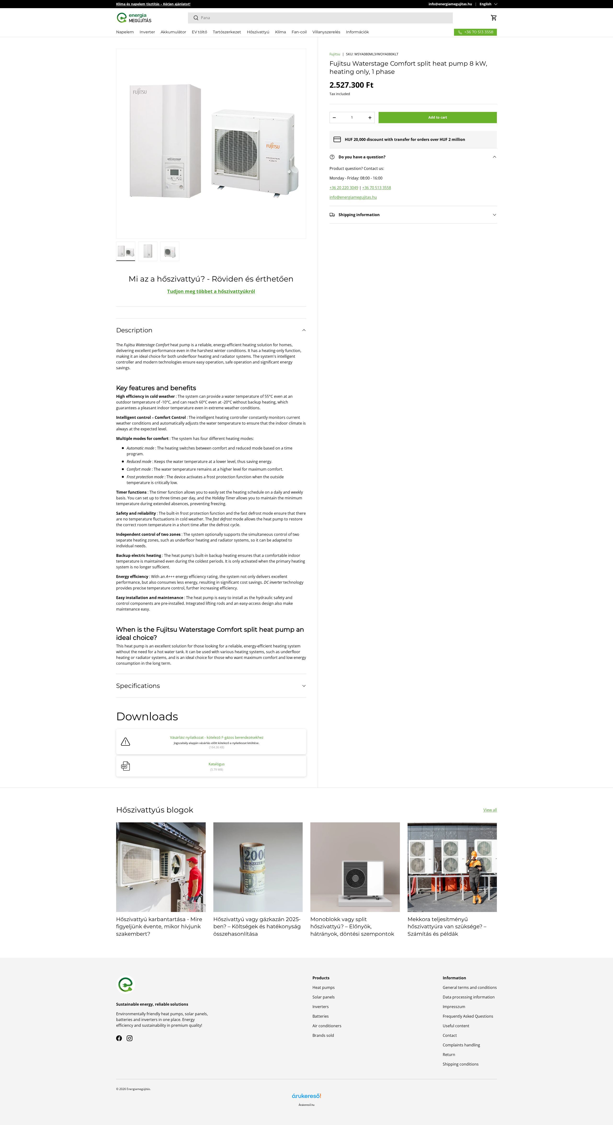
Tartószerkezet (227, 32)
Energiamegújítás (138, 1089)
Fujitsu (334, 54)
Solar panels (323, 997)
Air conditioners (326, 1025)
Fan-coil (299, 32)
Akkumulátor (173, 32)
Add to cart (437, 117)
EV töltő (199, 32)
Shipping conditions (461, 1064)
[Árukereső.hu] (306, 1098)
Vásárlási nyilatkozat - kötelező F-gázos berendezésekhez (216, 737)
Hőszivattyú (258, 32)
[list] (211, 144)
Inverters (320, 1006)
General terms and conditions (470, 987)
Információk (357, 32)
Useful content (456, 1025)
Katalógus (217, 764)
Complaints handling (461, 1045)
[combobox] (320, 17)
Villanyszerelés (326, 32)
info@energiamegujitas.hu (450, 4)
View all (490, 810)
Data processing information (469, 997)
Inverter (147, 32)
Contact (450, 1035)
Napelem (125, 32)
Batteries (320, 1016)
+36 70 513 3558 (376, 187)
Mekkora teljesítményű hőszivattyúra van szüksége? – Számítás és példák (447, 926)
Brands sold (323, 1035)
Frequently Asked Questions (468, 1016)
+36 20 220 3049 (343, 187)
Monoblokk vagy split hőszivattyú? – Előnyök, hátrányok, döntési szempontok (352, 926)
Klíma (280, 32)
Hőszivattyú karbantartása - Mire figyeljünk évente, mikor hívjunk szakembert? (159, 926)
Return (449, 1054)
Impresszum (454, 1006)
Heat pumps (323, 987)
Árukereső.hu (306, 1104)
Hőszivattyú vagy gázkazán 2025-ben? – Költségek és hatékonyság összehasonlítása (257, 926)
